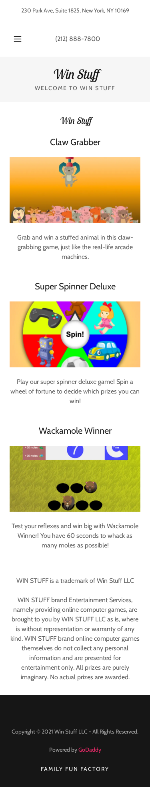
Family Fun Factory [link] (75, 769)
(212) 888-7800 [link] (77, 39)
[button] (18, 39)
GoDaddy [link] (89, 749)
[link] (75, 74)
